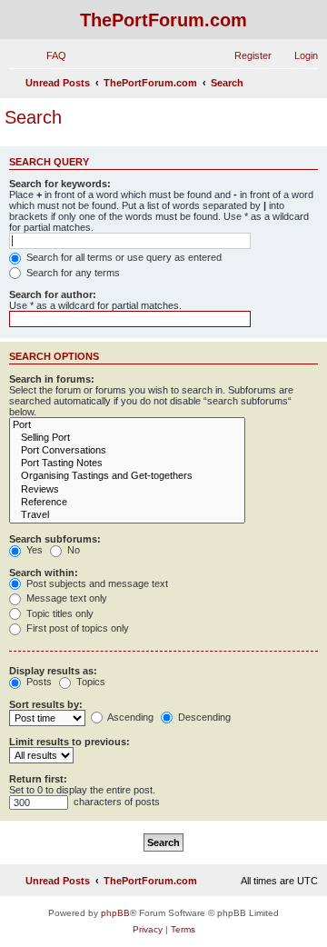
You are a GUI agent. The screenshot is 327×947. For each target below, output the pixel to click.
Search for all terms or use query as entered (123, 257)
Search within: (43, 572)
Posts (38, 681)
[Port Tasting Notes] (127, 463)
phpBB (115, 913)
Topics (89, 681)
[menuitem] (48, 55)
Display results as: (53, 670)
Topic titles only (59, 613)
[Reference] (127, 502)
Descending (203, 717)
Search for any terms (72, 272)
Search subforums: (55, 538)
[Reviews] (127, 489)
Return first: (38, 778)
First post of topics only (76, 628)
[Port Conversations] (127, 450)
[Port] (127, 425)
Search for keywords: (60, 183)
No (72, 549)
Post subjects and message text (96, 583)
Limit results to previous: (69, 741)
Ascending (129, 717)
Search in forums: (51, 379)
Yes (33, 549)
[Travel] (127, 515)
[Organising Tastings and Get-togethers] (127, 476)
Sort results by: (46, 704)
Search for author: (52, 294)
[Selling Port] (127, 438)
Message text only (65, 598)
